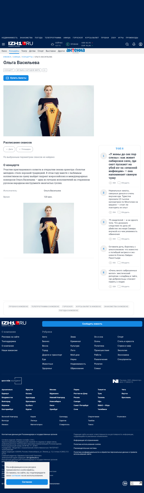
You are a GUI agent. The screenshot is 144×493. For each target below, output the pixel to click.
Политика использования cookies (87, 444)
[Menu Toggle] (3, 44)
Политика (99, 346)
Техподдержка (9, 341)
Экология (122, 350)
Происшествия (101, 350)
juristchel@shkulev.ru (10, 462)
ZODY (113, 38)
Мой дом (74, 355)
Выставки (51, 51)
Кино (4, 51)
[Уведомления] (133, 44)
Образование (77, 368)
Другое (61, 51)
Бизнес (45, 341)
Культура (74, 346)
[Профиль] (140, 44)
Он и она (98, 337)
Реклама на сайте (10, 337)
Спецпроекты (124, 359)
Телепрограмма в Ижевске (45, 307)
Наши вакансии (9, 350)
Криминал (75, 341)
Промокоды (132, 38)
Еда (44, 359)
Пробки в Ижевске (18, 307)
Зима (73, 337)
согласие (16, 475)
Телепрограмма (53, 38)
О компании (8, 346)
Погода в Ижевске (68, 310)
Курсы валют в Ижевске (88, 307)
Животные (47, 364)
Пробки (105, 38)
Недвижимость (10, 38)
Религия (98, 364)
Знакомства (26, 38)
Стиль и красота (126, 341)
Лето (72, 350)
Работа (97, 355)
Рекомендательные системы (85, 448)
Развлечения (100, 359)
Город (45, 350)
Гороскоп (78, 38)
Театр (24, 51)
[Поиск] (127, 44)
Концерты (14, 51)
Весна (45, 346)
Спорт (41, 51)
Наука (73, 359)
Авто (44, 337)
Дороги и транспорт (52, 355)
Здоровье (47, 368)
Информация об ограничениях (86, 440)
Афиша (67, 38)
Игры (121, 38)
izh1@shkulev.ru (32, 458)
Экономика (123, 355)
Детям (32, 51)
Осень (97, 341)
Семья (97, 368)
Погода (39, 38)
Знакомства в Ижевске (116, 307)
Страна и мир (124, 346)
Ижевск (7, 57)
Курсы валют (92, 38)
